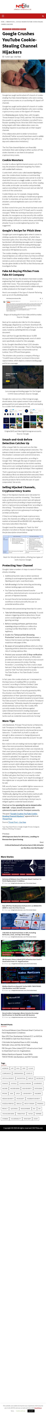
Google (20, 827)
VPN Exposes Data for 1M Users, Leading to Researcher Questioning (20, 837)
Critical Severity (8, 1078)
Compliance (6, 1073)
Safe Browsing (10, 584)
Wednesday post (11, 115)
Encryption (21, 1078)
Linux (18, 1093)
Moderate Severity (33, 1098)
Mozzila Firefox (8, 1103)
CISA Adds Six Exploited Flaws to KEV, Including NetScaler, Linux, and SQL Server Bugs (19, 934)
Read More (38, 1408)
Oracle (19, 1103)
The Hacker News (8, 1113)
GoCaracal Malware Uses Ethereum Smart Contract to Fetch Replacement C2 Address (21, 880)
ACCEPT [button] (31, 1411)
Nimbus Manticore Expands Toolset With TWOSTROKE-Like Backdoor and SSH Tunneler (21, 987)
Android (5, 1068)
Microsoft (20, 1098)
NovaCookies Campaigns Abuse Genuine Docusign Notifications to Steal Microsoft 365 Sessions (20, 1014)
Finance (15, 827)
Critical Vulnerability (8, 952)
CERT (24, 1068)
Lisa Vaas (17, 57)
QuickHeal (14, 1108)
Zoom (36, 1118)
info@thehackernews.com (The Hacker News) (23, 883)
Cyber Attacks (7, 29)
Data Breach (15, 29)
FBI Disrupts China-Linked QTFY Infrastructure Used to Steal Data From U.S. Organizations (22, 960)
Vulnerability (16, 1118)
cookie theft (10, 169)
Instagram (36, 827)
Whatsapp (27, 1118)
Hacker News (14, 1088)
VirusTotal (22, 629)
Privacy (5, 1108)
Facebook (39, 1078)
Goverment (38, 1083)
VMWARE (5, 1118)
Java (11, 1093)
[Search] (43, 16)
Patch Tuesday (29, 1103)
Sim (39, 1108)
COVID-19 (29, 1073)
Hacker (4, 1088)
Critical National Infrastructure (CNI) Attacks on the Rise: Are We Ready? (24, 845)
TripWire (38, 1113)
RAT (34, 1108)
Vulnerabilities (31, 874)
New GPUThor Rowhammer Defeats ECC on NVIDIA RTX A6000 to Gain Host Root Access (21, 907)
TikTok (30, 1113)
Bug (7, 827)
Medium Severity (8, 1098)
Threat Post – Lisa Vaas (17, 822)
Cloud (10, 827)
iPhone (4, 1093)
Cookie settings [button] (20, 1411)
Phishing (11, 829)
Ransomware (25, 1108)
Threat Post (7, 819)
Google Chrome (28, 827)
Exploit (30, 1078)
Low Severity (27, 1093)
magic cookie (25, 180)
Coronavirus (18, 1073)
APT (12, 1068)
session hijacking (33, 173)
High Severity (27, 1088)
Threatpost (17, 829)
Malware (23, 29)
